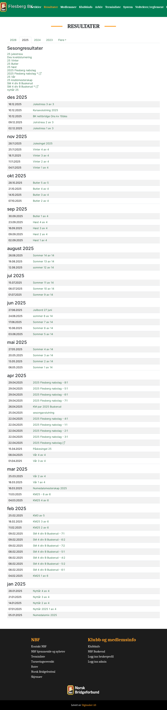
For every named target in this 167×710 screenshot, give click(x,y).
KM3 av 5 (39, 515)
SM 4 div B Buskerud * (21, 86)
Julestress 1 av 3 (43, 128)
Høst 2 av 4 (40, 234)
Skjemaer (36, 677)
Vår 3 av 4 (39, 460)
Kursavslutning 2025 (45, 110)
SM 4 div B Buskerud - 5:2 (49, 563)
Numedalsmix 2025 (45, 615)
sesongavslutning (43, 412)
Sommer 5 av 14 (43, 334)
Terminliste (113, 7)
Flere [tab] (61, 40)
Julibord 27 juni (42, 310)
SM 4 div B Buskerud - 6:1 (49, 569)
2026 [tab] (13, 40)
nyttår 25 (13, 89)
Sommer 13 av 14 (43, 261)
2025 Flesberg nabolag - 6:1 (50, 394)
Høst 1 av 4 (40, 240)
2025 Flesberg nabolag (21, 70)
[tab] (62, 40)
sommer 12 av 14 (43, 267)
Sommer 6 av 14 (43, 328)
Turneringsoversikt (42, 661)
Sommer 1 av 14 (43, 367)
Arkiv (99, 7)
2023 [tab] (49, 40)
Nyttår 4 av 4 (41, 591)
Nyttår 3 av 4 (41, 597)
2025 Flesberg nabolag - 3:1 (50, 436)
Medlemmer (68, 7)
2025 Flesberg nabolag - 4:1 (50, 418)
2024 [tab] (37, 40)
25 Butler (12, 63)
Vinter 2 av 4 (41, 161)
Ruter (34, 666)
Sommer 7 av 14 (43, 322)
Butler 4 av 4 (41, 188)
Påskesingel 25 (42, 448)
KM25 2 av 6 (41, 527)
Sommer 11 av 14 (43, 282)
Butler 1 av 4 (40, 216)
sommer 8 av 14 (43, 316)
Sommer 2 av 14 (43, 361)
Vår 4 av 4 (39, 454)
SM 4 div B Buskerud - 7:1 (48, 533)
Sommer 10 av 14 (43, 288)
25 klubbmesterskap (19, 80)
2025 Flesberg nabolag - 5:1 (50, 388)
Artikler (35, 7)
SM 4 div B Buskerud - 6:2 (49, 539)
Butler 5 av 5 (41, 182)
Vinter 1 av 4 (40, 167)
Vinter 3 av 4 (41, 155)
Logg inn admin (97, 661)
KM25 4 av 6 (41, 500)
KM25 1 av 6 (40, 575)
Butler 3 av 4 (41, 194)
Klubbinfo (85, 7)
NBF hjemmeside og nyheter (48, 651)
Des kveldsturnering (19, 57)
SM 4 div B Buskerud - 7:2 (49, 545)
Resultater (51, 7)
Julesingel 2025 (43, 143)
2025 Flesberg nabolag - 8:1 (50, 382)
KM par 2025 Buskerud (47, 406)
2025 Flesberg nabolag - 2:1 (50, 430)
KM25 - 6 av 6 (42, 494)
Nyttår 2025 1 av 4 (44, 609)
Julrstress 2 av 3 (43, 122)
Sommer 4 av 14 (43, 349)
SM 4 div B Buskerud (20, 83)
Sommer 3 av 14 (43, 355)
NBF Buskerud (96, 651)
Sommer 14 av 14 (43, 255)
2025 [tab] (25, 40)
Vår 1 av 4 (39, 482)
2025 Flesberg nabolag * (22, 73)
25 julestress (15, 54)
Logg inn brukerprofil (101, 656)
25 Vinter (13, 60)
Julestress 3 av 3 (43, 104)
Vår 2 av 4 (39, 476)
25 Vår (11, 76)
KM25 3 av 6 (41, 521)
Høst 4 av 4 (40, 222)
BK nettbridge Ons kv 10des (50, 116)
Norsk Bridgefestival (43, 671)
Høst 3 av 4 (40, 228)
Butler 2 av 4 (41, 200)
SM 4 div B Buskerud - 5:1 (49, 551)
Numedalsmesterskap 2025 (50, 488)
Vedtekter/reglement (149, 7)
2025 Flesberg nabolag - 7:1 (50, 400)
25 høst (12, 67)
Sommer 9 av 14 (43, 294)
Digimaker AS (89, 705)
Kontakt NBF (38, 646)
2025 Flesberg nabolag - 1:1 (50, 424)
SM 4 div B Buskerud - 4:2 (49, 557)
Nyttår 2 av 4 (41, 603)
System (128, 7)
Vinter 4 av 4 (41, 149)
